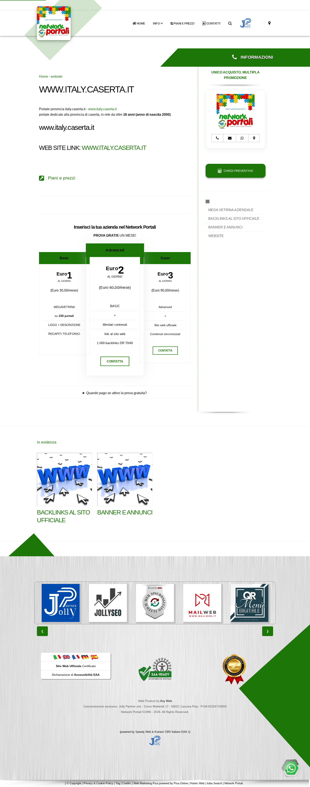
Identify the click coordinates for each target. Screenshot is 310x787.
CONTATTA (115, 361)
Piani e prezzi (59, 177)
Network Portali (233, 783)
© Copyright (74, 783)
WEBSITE (216, 236)
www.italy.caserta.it (102, 109)
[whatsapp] (291, 768)
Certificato (76, 666)
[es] (94, 657)
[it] (57, 657)
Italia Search (214, 783)
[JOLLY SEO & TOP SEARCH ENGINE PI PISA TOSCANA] (108, 603)
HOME (140, 23)
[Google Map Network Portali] (269, 23)
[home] (65, 23)
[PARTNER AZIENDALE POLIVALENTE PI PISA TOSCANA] (61, 603)
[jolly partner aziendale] (246, 23)
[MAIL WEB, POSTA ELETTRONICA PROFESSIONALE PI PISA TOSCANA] (202, 603)
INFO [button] (156, 23)
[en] (66, 657)
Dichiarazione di (76, 674)
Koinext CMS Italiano (168, 731)
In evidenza (46, 442)
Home (43, 76)
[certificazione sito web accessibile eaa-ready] (155, 669)
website (56, 76)
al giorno (64, 281)
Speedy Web (143, 731)
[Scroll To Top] (302, 782)
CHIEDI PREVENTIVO (237, 170)
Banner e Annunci (124, 512)
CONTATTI (213, 23)
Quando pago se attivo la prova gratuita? (116, 393)
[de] (85, 657)
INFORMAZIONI (255, 57)
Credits (126, 783)
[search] (229, 23)
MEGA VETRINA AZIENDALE (230, 210)
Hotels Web (197, 783)
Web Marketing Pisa (145, 783)
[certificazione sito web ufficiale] (234, 669)
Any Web (166, 701)
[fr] (75, 657)
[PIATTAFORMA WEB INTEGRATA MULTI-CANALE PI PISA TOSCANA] (155, 603)
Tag (118, 783)
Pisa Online (181, 783)
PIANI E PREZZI (183, 23)
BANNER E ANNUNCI (225, 227)
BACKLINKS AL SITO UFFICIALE (233, 218)
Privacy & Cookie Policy (98, 783)
